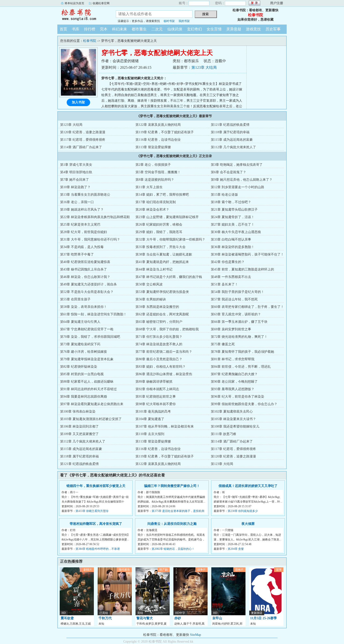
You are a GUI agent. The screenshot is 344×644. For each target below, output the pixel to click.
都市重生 (139, 29)
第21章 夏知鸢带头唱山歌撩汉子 (234, 209)
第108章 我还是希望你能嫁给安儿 (235, 426)
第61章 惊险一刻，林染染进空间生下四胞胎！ (93, 314)
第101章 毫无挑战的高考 (153, 411)
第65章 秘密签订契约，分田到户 (158, 322)
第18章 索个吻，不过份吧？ (231, 202)
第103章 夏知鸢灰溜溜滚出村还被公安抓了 (91, 419)
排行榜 (89, 29)
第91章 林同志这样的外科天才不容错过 (88, 389)
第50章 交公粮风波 (149, 284)
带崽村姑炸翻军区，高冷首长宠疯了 (96, 523)
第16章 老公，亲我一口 (77, 202)
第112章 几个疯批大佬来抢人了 (233, 147)
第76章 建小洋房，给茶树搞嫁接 (83, 351)
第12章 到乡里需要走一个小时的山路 (237, 187)
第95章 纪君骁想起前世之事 (155, 396)
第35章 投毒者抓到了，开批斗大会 (160, 247)
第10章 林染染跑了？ (75, 187)
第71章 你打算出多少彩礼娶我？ (158, 336)
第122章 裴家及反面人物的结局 (158, 124)
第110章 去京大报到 (149, 434)
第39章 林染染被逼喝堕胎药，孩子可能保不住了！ (247, 254)
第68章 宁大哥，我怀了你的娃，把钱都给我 (167, 329)
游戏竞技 (253, 29)
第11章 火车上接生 (149, 187)
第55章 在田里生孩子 (75, 299)
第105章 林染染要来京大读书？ (233, 419)
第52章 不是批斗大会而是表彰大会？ (86, 292)
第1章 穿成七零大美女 (76, 164)
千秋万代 (105, 618)
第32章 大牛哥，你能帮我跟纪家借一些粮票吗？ (170, 239)
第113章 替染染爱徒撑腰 (153, 147)
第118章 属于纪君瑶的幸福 (230, 132)
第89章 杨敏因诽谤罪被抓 (153, 381)
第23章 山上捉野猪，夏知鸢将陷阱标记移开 (167, 217)
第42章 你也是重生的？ (228, 262)
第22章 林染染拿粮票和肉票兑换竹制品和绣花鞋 (95, 217)
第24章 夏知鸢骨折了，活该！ (232, 217)
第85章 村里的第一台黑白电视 (82, 374)
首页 (63, 29)
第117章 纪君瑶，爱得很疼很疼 (82, 139)
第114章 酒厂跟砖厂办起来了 (81, 147)
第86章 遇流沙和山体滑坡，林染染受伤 (163, 374)
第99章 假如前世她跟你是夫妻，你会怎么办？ (244, 404)
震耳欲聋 (67, 618)
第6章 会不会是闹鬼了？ (228, 172)
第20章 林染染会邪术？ (152, 209)
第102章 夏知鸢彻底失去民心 (232, 411)
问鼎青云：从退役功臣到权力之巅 (172, 523)
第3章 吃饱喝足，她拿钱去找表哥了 (237, 164)
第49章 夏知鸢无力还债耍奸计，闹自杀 (88, 284)
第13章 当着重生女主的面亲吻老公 (85, 194)
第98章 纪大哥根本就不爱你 (155, 404)
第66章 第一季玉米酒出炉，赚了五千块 (239, 322)
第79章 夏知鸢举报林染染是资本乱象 (86, 359)
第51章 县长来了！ (224, 284)
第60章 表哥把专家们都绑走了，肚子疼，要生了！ (247, 307)
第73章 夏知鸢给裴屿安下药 (80, 344)
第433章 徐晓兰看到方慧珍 (92, 511)
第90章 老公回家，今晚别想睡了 (234, 381)
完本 (103, 29)
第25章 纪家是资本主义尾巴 (80, 224)
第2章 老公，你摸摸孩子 (153, 164)
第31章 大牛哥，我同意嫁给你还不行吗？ (90, 239)
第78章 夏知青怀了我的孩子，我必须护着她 (242, 351)
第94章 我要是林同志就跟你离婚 (83, 396)
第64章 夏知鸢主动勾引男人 (80, 322)
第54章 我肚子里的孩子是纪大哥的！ (237, 292)
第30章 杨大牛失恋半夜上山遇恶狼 (236, 232)
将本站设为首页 (74, 3)
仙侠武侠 (174, 29)
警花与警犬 (144, 618)
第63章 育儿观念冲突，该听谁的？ (236, 314)
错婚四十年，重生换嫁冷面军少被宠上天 (95, 486)
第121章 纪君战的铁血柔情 (230, 124)
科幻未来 (119, 29)
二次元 (157, 29)
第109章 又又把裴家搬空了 (79, 434)
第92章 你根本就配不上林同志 (157, 389)
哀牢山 (217, 618)
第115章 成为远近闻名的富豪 (232, 139)
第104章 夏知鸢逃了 (149, 419)
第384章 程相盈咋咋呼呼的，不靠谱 (98, 548)
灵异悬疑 (233, 29)
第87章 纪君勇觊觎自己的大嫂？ (234, 374)
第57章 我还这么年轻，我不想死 (234, 299)
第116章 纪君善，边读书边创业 (158, 139)
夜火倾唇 (248, 523)
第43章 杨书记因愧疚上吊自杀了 (83, 269)
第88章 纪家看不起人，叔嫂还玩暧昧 (86, 381)
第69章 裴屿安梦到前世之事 (231, 329)
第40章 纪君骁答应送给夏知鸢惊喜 (85, 262)
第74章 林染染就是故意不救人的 (158, 344)
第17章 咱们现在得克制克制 (155, 202)
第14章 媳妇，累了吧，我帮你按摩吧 (162, 194)
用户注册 (276, 3)
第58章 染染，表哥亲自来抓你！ (83, 307)
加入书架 (78, 102)
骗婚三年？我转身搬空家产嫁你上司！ (172, 486)
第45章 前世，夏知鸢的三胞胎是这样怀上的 (242, 269)
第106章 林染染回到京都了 (79, 426)
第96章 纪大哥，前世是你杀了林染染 (237, 396)
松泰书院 (83, 15)
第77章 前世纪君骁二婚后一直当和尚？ (163, 351)
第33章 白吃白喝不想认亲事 (231, 239)
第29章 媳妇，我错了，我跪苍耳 (158, 232)
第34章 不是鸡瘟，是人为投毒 (82, 247)
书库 (75, 29)
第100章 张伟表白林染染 (77, 411)
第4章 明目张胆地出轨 (76, 172)
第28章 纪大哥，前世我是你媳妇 (83, 232)
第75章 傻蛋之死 (223, 344)
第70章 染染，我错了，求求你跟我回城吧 (90, 336)
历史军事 (273, 29)
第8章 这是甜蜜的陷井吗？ (154, 179)
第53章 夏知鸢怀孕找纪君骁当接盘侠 (162, 292)
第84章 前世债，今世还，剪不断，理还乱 (241, 366)
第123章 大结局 (204, 67)
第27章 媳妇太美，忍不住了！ (232, 224)
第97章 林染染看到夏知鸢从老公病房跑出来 (91, 404)
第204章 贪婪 (236, 548)
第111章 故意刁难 (223, 434)
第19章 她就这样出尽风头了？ (82, 209)
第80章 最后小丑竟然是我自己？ (158, 359)
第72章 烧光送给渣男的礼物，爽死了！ (239, 336)
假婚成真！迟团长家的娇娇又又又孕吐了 (248, 486)
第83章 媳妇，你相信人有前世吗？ (160, 366)
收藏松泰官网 (101, 3)
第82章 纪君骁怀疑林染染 (78, 366)
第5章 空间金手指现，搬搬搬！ (158, 172)
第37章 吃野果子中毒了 (77, 254)
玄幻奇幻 (194, 29)
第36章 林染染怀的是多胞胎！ (232, 247)
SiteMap (195, 635)
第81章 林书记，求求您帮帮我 (232, 359)
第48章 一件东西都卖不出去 (231, 277)
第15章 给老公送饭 (224, 194)
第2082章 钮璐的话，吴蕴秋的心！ (173, 548)
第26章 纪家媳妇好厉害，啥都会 (158, 224)
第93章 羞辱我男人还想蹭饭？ (232, 389)
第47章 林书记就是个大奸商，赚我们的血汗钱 (168, 277)
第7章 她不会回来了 (74, 179)
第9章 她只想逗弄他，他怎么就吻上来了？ (241, 179)
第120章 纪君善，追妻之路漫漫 (82, 132)
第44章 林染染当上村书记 (153, 269)
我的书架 (184, 21)
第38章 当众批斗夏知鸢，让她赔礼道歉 (163, 254)
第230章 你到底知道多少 (243, 511)
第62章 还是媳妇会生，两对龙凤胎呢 (162, 314)
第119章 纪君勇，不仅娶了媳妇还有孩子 (164, 132)
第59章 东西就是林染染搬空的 (157, 307)
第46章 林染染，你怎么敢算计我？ (85, 277)
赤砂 (177, 618)
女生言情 (214, 29)
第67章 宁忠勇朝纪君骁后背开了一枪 (86, 329)
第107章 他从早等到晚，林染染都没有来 (164, 426)
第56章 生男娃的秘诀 (150, 299)
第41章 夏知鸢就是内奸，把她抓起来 (162, 262)
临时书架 (169, 21)
